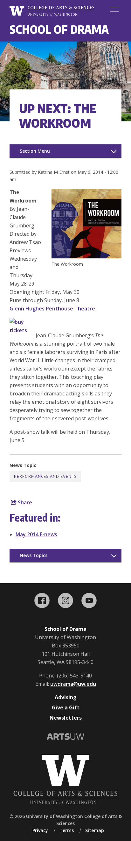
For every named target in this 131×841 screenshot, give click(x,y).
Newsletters (66, 717)
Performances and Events (45, 476)
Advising (66, 697)
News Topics (33, 555)
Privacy (40, 830)
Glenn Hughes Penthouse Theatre (52, 308)
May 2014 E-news (36, 534)
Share (24, 502)
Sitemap (94, 830)
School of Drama (59, 29)
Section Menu (35, 151)
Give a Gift (65, 707)
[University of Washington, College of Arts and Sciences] (52, 11)
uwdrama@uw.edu (73, 683)
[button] (86, 256)
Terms (66, 830)
